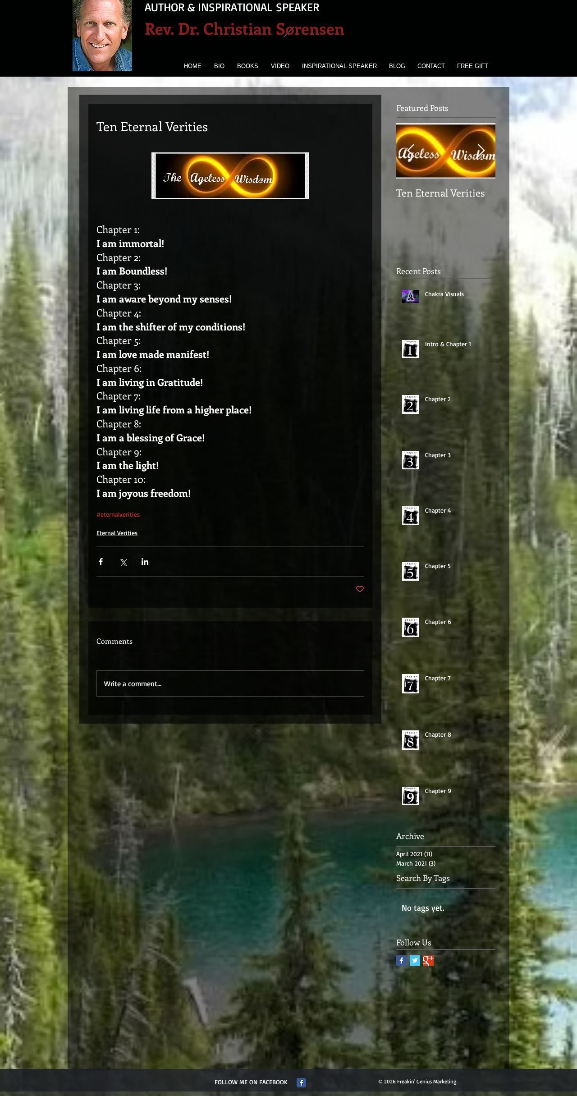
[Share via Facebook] (100, 561)
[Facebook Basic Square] (401, 960)
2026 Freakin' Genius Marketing (419, 1081)
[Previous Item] (411, 151)
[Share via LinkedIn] (145, 561)
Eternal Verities (116, 533)
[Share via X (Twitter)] (123, 561)
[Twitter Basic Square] (415, 960)
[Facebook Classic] (301, 1082)
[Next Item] (481, 151)
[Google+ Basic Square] (428, 960)
